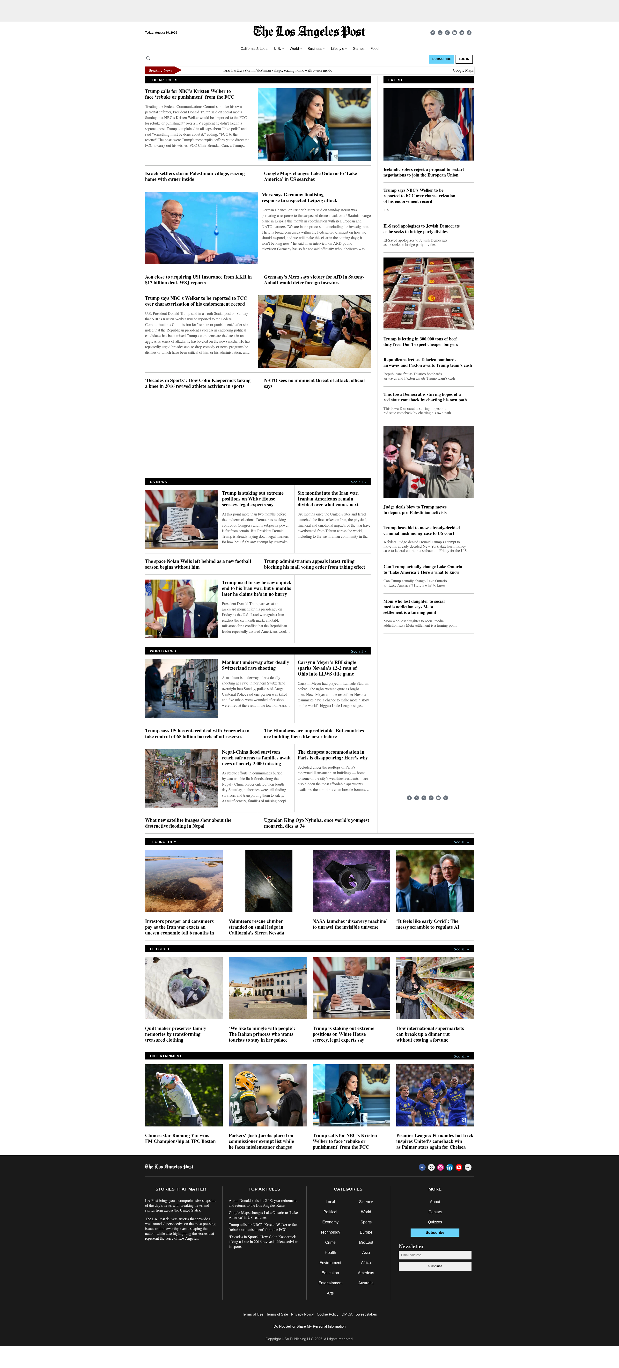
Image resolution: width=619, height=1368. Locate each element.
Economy (330, 1222)
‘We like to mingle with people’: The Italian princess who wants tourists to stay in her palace (262, 1034)
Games (359, 48)
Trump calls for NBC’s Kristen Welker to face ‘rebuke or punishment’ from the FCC (189, 94)
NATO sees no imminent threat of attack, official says (314, 383)
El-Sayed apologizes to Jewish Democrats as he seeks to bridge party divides (421, 228)
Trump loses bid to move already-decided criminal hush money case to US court (421, 530)
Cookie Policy (328, 1314)
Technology (330, 1232)
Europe (366, 1232)
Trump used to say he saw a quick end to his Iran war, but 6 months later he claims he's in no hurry (256, 588)
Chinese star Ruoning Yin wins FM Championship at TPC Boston (180, 1138)
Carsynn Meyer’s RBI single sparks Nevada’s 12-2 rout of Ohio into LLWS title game (327, 668)
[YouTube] (461, 32)
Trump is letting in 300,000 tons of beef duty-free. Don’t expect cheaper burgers (420, 341)
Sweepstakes (366, 1314)
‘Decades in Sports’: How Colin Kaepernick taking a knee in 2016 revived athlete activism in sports (198, 383)
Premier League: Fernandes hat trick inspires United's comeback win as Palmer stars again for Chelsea (434, 1141)
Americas (366, 1273)
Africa (366, 1263)
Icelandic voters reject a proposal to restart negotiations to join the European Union (423, 172)
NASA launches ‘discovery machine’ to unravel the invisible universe (350, 924)
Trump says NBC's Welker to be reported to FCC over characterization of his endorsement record (196, 301)
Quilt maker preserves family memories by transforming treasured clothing (175, 1034)
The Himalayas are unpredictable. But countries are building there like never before (314, 733)
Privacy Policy (302, 1314)
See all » (358, 481)
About (435, 1202)
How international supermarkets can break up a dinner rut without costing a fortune (430, 1034)
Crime (330, 1242)
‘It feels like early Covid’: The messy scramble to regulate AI (427, 924)
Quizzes (435, 1222)
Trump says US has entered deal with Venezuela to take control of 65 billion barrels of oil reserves (197, 733)
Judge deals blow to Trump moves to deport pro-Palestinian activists (415, 509)
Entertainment (330, 1283)
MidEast (366, 1242)
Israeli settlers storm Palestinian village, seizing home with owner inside (238, 70)
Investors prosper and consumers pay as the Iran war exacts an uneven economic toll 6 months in (179, 927)
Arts (330, 1293)
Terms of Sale (277, 1314)
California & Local (254, 48)
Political (330, 1212)
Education (330, 1273)
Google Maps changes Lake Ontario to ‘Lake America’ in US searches (468, 70)
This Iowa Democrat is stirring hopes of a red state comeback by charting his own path (425, 397)
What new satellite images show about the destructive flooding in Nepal (188, 823)
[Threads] (469, 32)
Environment (330, 1263)
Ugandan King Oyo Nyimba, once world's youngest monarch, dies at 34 (316, 823)
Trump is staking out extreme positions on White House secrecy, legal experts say (253, 498)
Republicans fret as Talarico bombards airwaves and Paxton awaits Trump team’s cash (427, 362)
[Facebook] (432, 32)
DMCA (347, 1314)
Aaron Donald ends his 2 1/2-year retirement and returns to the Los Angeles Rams (262, 1203)
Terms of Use (252, 1314)
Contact (435, 1212)
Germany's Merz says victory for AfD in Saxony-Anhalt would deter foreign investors (314, 280)
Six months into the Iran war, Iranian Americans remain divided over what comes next (328, 498)
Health (330, 1252)
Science (366, 1202)
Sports (366, 1222)
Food (374, 48)
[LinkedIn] (454, 32)
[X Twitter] (440, 32)
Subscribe (435, 1266)
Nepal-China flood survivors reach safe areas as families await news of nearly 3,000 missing (256, 757)
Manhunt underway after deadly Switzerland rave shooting (255, 665)
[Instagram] (447, 32)
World (366, 1212)
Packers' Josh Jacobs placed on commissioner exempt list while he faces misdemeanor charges (261, 1141)
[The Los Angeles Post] (309, 32)
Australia (366, 1283)
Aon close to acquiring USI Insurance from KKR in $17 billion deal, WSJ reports (198, 280)
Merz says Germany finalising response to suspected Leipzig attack (299, 197)
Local (330, 1202)
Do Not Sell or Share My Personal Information (309, 1326)
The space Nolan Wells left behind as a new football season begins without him (198, 564)
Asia (366, 1252)
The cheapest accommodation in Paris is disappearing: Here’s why (333, 755)
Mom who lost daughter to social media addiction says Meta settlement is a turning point (414, 606)
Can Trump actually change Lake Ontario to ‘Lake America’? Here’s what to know (422, 569)
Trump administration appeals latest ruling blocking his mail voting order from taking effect (314, 564)
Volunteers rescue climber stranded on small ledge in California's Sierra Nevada (256, 927)
